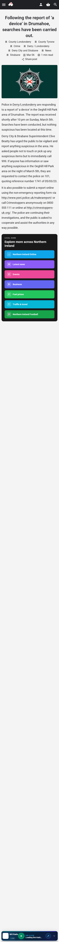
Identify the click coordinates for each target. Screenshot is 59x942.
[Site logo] (11, 5)
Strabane (15, 54)
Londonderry (28, 104)
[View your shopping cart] (48, 4)
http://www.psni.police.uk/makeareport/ (27, 197)
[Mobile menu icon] (4, 5)
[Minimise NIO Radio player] (54, 936)
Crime (17, 46)
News (48, 50)
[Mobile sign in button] (41, 4)
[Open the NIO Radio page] (48, 936)
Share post (31, 59)
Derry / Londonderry (38, 46)
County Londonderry (20, 41)
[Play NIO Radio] (21, 936)
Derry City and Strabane (25, 50)
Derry (16, 104)
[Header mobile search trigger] (55, 4)
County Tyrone (46, 41)
